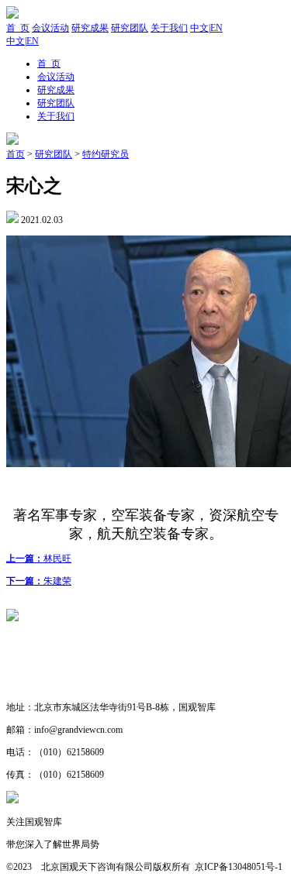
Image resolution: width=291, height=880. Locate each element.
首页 (15, 154)
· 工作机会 (28, 662)
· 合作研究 (28, 684)
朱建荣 (38, 581)
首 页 (17, 27)
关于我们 (169, 27)
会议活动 (50, 27)
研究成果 (90, 27)
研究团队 (129, 27)
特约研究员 (105, 154)
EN (216, 27)
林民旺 (38, 558)
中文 (199, 27)
